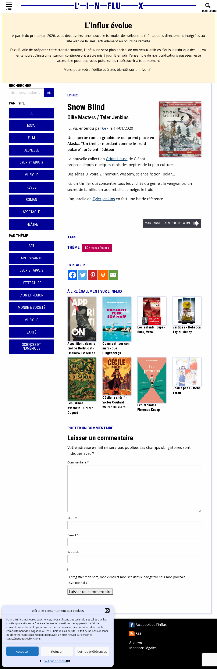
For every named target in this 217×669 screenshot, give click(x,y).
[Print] (103, 275)
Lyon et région (31, 295)
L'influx (72, 95)
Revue (31, 187)
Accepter (22, 651)
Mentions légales (143, 647)
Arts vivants (31, 258)
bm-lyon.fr (143, 69)
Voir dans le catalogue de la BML (168, 223)
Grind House (117, 158)
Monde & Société (31, 307)
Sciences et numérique (31, 346)
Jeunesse (31, 150)
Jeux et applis (31, 162)
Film (31, 138)
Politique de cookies (56, 661)
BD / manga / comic (97, 248)
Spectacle (31, 212)
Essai (31, 125)
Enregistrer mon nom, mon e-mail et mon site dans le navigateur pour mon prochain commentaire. (127, 579)
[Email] (113, 275)
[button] (107, 610)
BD (31, 113)
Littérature (31, 283)
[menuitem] (72, 95)
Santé (31, 332)
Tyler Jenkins (104, 198)
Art (31, 246)
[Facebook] (72, 275)
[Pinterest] (92, 275)
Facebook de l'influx (151, 624)
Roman (31, 200)
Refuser (57, 651)
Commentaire (78, 462)
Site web (73, 552)
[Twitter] (82, 275)
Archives (136, 642)
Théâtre (31, 224)
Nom (72, 518)
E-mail (72, 535)
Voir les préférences (92, 651)
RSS (138, 633)
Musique (31, 175)
